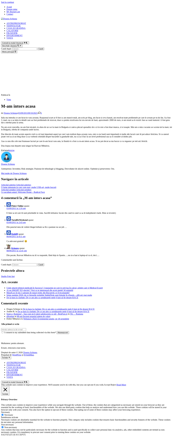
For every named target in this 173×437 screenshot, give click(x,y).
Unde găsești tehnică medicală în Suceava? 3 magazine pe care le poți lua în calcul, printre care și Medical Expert (54, 288)
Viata (8, 99)
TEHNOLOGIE (13, 26)
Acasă (9, 7)
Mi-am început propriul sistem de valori (33, 316)
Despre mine (11, 9)
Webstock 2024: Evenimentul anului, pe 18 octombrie (46, 319)
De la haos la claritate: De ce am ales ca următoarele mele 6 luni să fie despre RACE (42, 297)
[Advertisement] (86, 73)
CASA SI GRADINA (16, 28)
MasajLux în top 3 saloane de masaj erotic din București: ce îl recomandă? (38, 293)
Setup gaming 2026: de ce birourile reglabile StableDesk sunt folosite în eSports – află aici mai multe (49, 295)
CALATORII (12, 30)
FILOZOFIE (12, 33)
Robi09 (14, 234)
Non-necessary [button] (7, 424)
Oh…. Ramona (76, 314)
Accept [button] (107, 385)
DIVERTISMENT (14, 35)
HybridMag (29, 355)
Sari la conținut (7, 2)
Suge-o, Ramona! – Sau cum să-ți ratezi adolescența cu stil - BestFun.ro (36, 314)
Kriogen (15, 248)
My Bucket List (13, 12)
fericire (11, 150)
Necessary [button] (5, 412)
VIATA (9, 38)
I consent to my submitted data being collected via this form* (30, 332)
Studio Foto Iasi (8, 276)
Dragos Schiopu (10, 113)
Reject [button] (113, 385)
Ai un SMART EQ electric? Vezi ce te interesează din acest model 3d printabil (39, 290)
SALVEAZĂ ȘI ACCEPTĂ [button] (13, 434)
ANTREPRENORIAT (16, 23)
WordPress (16, 355)
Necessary (8, 415)
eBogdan (10, 316)
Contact (9, 14)
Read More (121, 385)
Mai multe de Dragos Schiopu (14, 173)
